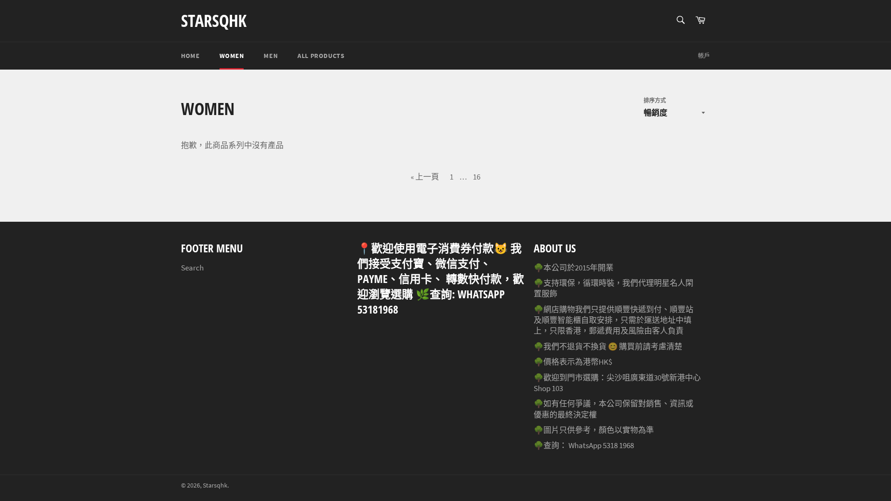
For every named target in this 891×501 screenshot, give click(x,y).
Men (271, 55)
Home (190, 55)
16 (476, 177)
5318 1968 (618, 445)
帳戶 (704, 55)
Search (192, 268)
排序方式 (655, 100)
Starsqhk (213, 20)
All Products (320, 55)
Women (232, 55)
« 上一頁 (425, 177)
